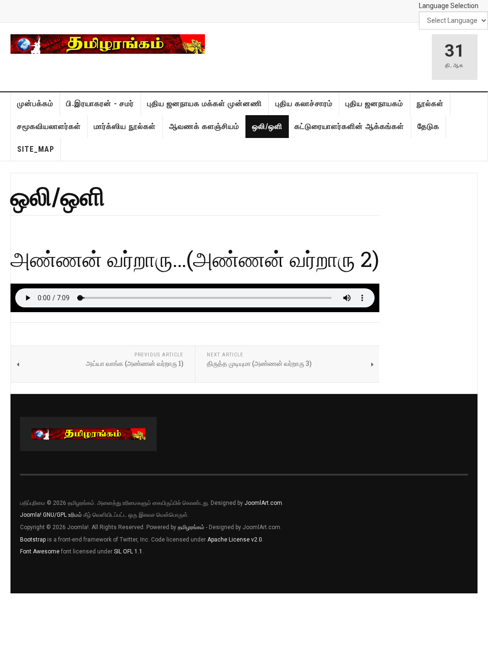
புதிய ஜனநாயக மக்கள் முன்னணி (204, 103)
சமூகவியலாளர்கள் (49, 126)
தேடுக (428, 126)
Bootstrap (33, 539)
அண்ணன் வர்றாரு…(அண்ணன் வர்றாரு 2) (194, 259)
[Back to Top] (9, 602)
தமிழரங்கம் (191, 527)
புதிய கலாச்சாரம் (304, 103)
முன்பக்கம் (35, 103)
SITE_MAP (35, 149)
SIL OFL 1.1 (128, 551)
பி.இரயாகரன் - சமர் (100, 103)
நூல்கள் (430, 103)
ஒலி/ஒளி (267, 126)
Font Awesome (40, 551)
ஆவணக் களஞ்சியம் (204, 126)
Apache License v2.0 (234, 539)
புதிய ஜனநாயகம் (374, 103)
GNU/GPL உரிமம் (62, 515)
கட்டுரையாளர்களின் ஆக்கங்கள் (349, 126)
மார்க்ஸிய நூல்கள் (125, 126)
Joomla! (30, 515)
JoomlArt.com (263, 503)
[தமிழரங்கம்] (107, 44)
